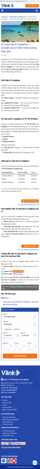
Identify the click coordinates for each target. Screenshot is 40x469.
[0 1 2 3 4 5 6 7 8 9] (20, 346)
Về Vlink (5, 400)
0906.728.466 (32, 6)
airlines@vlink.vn (12, 390)
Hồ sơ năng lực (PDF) (10, 409)
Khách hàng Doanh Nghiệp (11, 419)
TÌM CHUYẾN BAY (20, 356)
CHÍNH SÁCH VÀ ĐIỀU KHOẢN (10, 427)
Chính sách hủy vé (8, 435)
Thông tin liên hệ (8, 424)
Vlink (20, 69)
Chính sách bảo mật (9, 431)
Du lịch (5, 55)
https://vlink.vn (18, 274)
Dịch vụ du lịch (7, 402)
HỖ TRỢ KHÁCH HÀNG (8, 414)
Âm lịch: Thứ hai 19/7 (8, 338)
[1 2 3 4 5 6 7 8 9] (8, 346)
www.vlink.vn (12, 392)
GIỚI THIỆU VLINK (6, 397)
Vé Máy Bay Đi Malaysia (17, 17)
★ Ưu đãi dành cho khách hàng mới (28, 204)
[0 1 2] (32, 346)
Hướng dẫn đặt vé (8, 422)
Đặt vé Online (31, 246)
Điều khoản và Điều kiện (10, 433)
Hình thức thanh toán (9, 417)
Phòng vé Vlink (7, 407)
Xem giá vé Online (31, 201)
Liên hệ (5, 405)
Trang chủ (4, 17)
